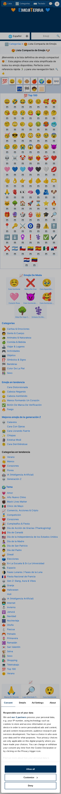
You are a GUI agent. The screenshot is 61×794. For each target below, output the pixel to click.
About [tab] (53, 702)
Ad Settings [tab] (38, 702)
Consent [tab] (8, 702)
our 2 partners (19, 717)
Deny (30, 785)
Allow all (30, 769)
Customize (29, 777)
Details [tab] (22, 702)
